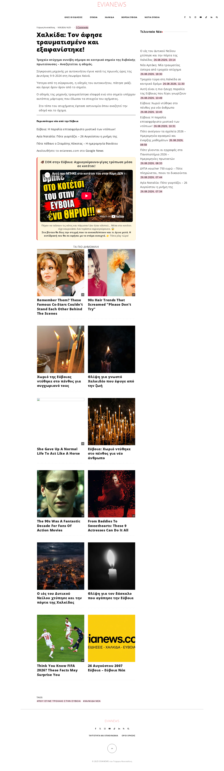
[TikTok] (206, 17)
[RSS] (123, 729)
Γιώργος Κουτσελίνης (46, 27)
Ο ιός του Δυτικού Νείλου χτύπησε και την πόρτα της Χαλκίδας (159, 55)
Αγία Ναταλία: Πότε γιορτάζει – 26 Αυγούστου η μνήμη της (77, 136)
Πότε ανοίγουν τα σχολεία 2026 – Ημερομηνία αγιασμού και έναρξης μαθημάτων (163, 135)
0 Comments (82, 27)
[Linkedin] (211, 17)
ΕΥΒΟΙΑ (94, 17)
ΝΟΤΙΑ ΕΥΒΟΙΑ (152, 17)
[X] (190, 17)
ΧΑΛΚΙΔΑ (109, 17)
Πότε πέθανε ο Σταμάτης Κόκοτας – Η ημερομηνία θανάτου (77, 143)
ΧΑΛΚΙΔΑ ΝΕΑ (92, 701)
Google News (95, 150)
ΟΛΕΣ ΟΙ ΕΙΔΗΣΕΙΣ (73, 17)
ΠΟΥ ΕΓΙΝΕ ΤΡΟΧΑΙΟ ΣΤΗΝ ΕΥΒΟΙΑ (59, 701)
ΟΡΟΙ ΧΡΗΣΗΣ (128, 735)
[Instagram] (195, 17)
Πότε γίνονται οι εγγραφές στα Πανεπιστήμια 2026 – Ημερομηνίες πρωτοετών (161, 154)
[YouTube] (200, 17)
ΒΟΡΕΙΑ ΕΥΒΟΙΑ (129, 17)
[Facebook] (185, 17)
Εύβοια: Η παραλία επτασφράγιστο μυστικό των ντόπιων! (76, 129)
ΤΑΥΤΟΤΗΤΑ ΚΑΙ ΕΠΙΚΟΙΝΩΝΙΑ (103, 735)
